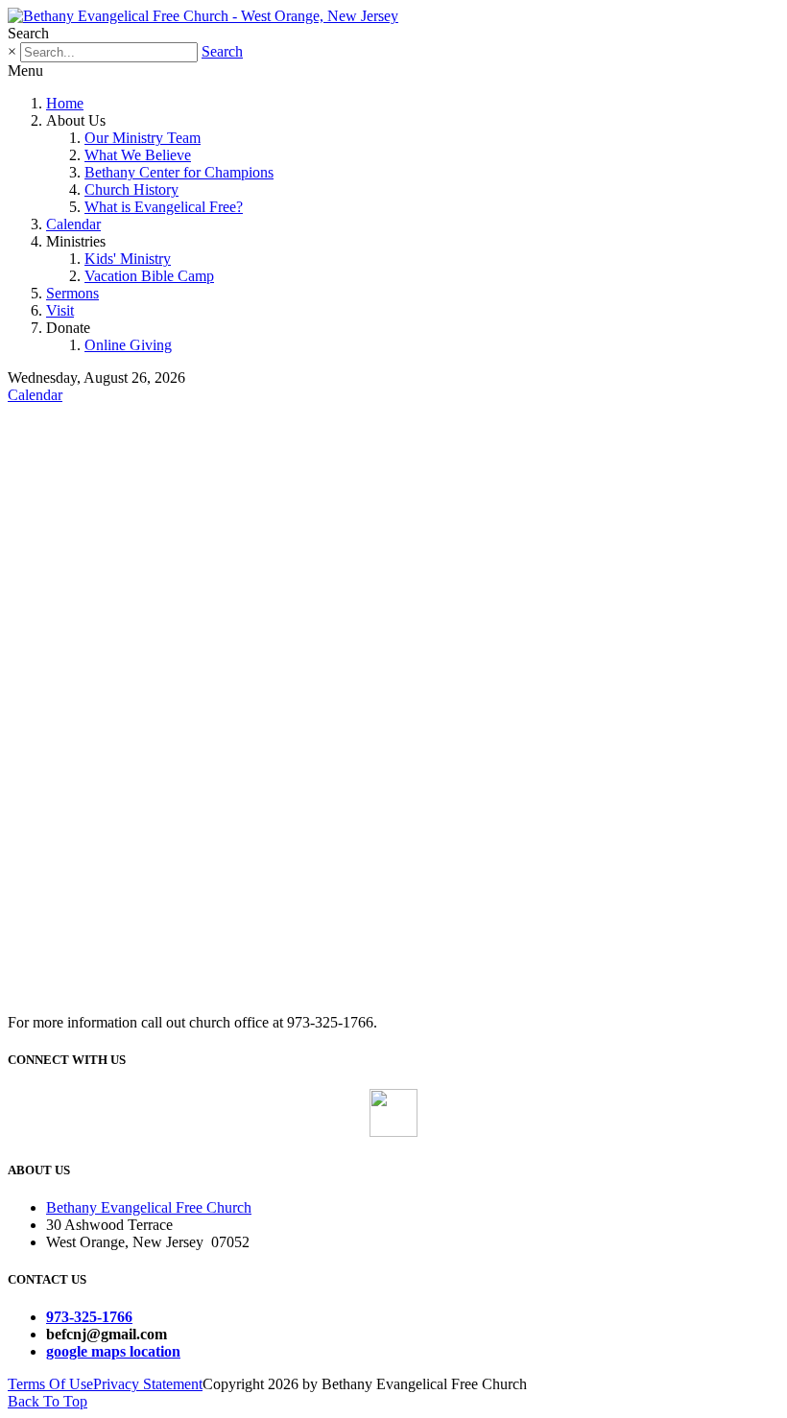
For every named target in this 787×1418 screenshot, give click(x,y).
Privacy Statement (148, 1384)
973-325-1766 (89, 1317)
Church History (131, 189)
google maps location (113, 1351)
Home (64, 103)
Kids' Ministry (127, 258)
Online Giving (128, 345)
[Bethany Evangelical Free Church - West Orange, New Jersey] (203, 16)
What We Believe (137, 155)
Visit (60, 310)
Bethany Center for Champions (179, 172)
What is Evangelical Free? (163, 207)
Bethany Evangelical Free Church (148, 1207)
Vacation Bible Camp (149, 276)
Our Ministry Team (142, 138)
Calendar (73, 224)
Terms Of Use (50, 1384)
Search (222, 51)
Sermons (72, 293)
